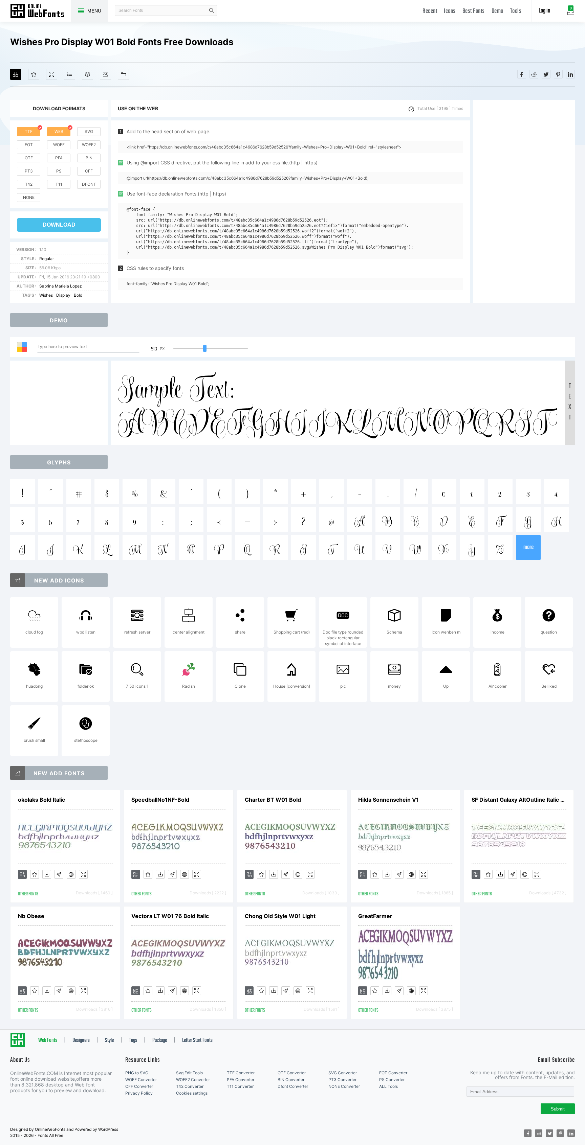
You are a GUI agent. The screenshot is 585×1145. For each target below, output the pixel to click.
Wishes (46, 295)
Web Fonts (47, 1040)
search (212, 10)
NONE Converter (344, 1086)
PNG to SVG (136, 1072)
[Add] (15, 74)
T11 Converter (240, 1086)
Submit (558, 1109)
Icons (450, 11)
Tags (133, 1040)
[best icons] (17, 773)
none (29, 197)
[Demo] (51, 74)
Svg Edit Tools (189, 1072)
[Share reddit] (533, 74)
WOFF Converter (141, 1079)
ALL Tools (388, 1086)
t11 (59, 184)
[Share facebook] (521, 74)
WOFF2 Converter (193, 1079)
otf (29, 157)
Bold (78, 295)
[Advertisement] (524, 201)
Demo (497, 11)
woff (59, 144)
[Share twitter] (546, 74)
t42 (28, 184)
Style (109, 1040)
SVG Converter (342, 1072)
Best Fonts (473, 11)
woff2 (89, 144)
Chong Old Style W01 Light (280, 916)
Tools (516, 11)
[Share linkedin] (570, 74)
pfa (59, 157)
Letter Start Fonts (197, 1040)
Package (159, 1040)
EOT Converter (393, 1072)
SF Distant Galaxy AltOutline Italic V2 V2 (519, 799)
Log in (544, 11)
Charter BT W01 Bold (273, 799)
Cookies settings (192, 1093)
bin (89, 157)
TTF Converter (241, 1072)
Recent (429, 11)
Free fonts (40, 11)
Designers (81, 1040)
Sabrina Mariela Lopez (60, 286)
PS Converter (392, 1079)
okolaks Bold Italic (41, 799)
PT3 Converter (342, 1079)
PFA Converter (240, 1079)
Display (63, 295)
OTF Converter (292, 1072)
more (528, 547)
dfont (89, 184)
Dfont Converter (293, 1086)
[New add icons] (17, 580)
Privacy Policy (139, 1093)
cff (89, 171)
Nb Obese (31, 916)
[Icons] (105, 74)
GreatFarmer (375, 916)
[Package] (87, 74)
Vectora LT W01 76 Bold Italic (170, 916)
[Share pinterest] (558, 74)
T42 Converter (189, 1086)
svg (89, 131)
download (59, 225)
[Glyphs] (69, 74)
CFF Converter (139, 1086)
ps (59, 171)
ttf (28, 131)
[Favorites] (33, 74)
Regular (46, 258)
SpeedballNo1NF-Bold (160, 799)
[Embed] (71, 874)
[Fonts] (123, 74)
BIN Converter (291, 1079)
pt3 (29, 171)
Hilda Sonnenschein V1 (388, 799)
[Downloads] (46, 874)
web (59, 131)
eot (29, 144)
